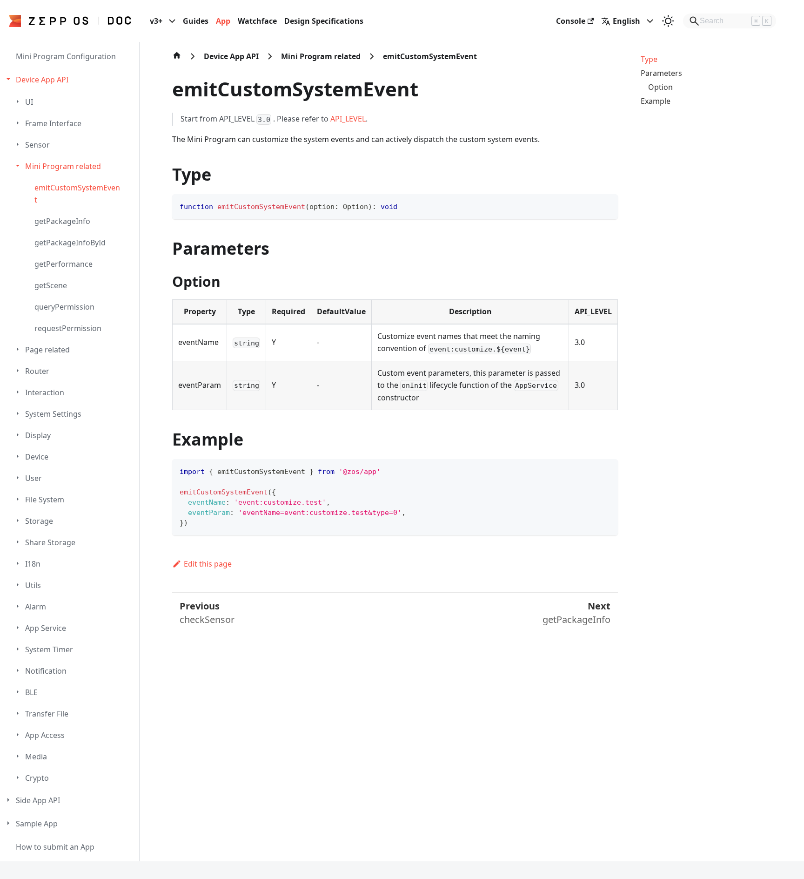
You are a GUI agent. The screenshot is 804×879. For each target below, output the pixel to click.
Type (649, 59)
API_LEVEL (348, 119)
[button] (71, 79)
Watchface (257, 21)
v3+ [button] (156, 21)
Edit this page (208, 564)
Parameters (661, 73)
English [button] (626, 21)
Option (660, 87)
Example (655, 101)
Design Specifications (323, 21)
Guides (195, 21)
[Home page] (176, 60)
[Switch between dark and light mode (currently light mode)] (668, 21)
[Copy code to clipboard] (606, 205)
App (223, 21)
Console (570, 21)
